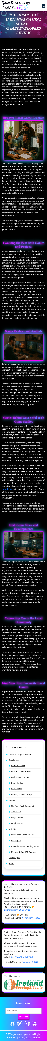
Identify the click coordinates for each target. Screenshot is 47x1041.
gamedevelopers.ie (21, 1034)
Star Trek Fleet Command (22, 806)
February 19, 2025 (30, 962)
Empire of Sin (17, 823)
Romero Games (18, 765)
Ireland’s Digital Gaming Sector (25, 846)
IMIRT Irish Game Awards (22, 834)
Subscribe (23, 1016)
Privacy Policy (25, 1037)
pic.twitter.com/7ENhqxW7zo (17, 909)
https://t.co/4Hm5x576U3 (21, 957)
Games (12, 800)
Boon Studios (17, 783)
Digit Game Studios (20, 777)
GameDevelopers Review (20, 754)
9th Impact (16, 840)
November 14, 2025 (31, 917)
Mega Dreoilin (17, 817)
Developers (14, 760)
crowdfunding (8, 489)
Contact (36, 1037)
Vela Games (16, 788)
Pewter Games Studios (21, 771)
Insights (12, 829)
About (11, 863)
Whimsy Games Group (21, 794)
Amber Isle (16, 811)
